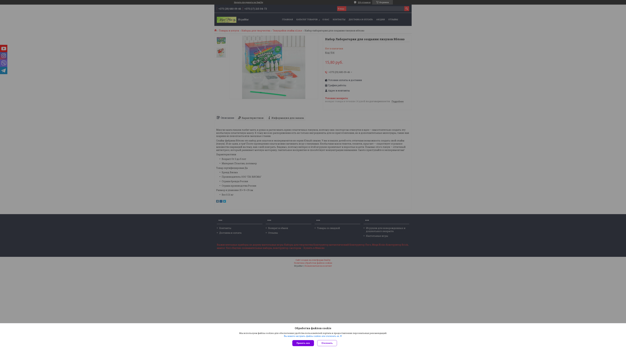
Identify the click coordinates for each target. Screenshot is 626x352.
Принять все (303, 343)
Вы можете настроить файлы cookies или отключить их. (312, 336)
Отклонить (327, 343)
